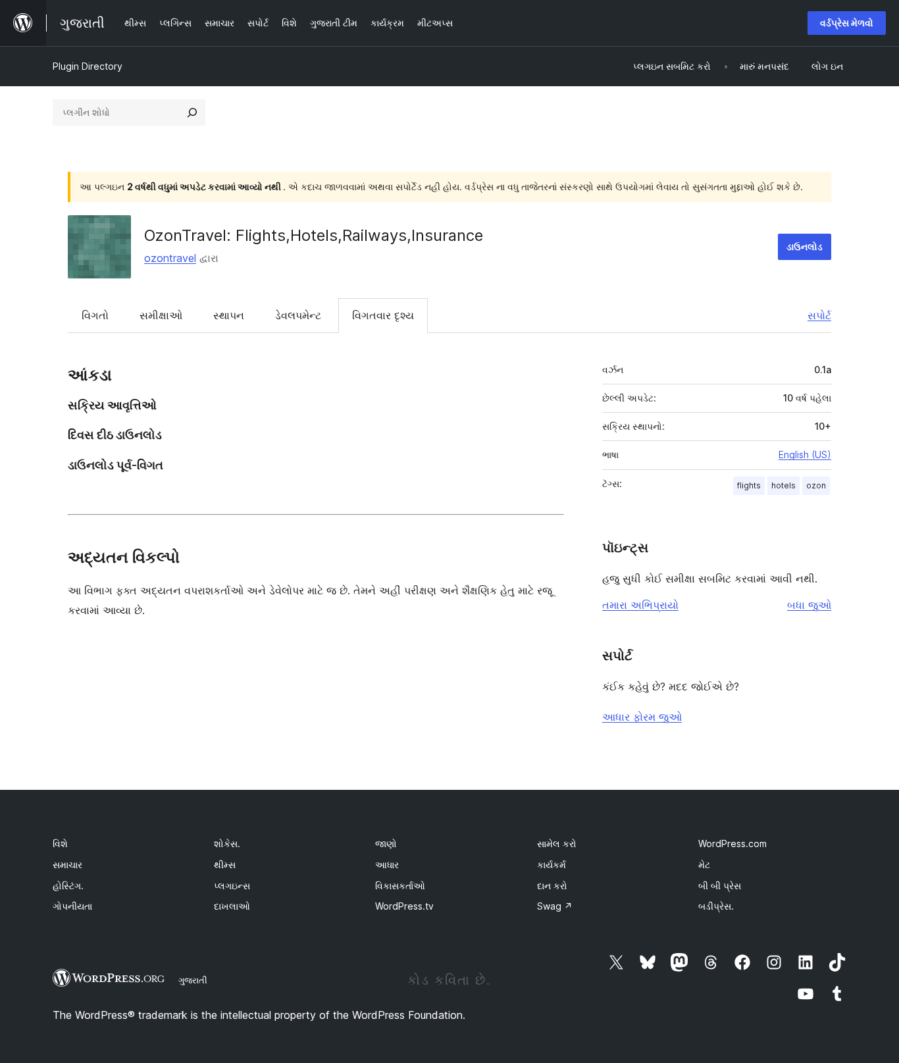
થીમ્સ (225, 864)
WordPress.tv (404, 906)
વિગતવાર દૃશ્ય (383, 315)
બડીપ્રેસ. (716, 906)
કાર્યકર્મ (551, 864)
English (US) (805, 454)
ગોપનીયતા (72, 906)
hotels (783, 485)
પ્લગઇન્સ (232, 885)
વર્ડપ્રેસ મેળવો (846, 22)
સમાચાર (67, 864)
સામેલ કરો (557, 843)
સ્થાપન (228, 315)
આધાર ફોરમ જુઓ (642, 716)
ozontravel (170, 258)
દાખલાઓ (232, 906)
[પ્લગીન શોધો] (192, 112)
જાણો (386, 843)
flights (749, 485)
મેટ (704, 864)
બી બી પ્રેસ (719, 885)
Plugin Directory (87, 66)
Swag (555, 906)
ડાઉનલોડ (804, 246)
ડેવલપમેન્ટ (298, 315)
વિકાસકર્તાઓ (400, 885)
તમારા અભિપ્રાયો (640, 604)
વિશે (60, 843)
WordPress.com (732, 843)
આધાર (387, 864)
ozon (816, 485)
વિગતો (95, 315)
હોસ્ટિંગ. (68, 885)
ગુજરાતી (192, 980)
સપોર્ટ (819, 315)
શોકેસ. (227, 843)
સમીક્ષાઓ (161, 315)
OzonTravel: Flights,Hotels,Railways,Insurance (313, 235)
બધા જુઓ (809, 604)
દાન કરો (552, 885)
